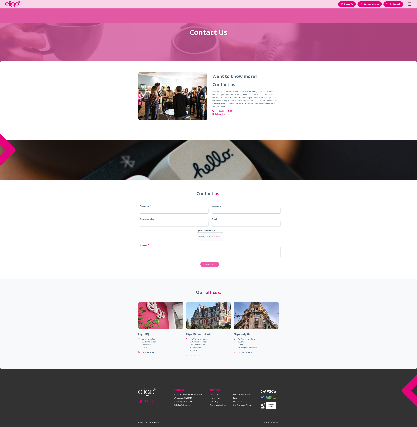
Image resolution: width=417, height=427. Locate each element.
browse (218, 237)
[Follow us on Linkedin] (140, 401)
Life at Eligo (214, 401)
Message (144, 245)
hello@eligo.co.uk (251, 103)
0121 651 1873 (195, 355)
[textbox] (174, 211)
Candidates (214, 394)
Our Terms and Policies (242, 405)
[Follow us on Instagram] (152, 401)
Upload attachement (206, 230)
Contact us (237, 401)
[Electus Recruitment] (147, 392)
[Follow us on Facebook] (146, 401)
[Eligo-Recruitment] (14, 7)
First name (145, 206)
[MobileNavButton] (409, 7)
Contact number (148, 219)
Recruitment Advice (218, 405)
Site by (265, 422)
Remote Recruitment (241, 394)
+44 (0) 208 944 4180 (184, 401)
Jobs (235, 398)
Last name (216, 206)
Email (214, 219)
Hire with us (215, 398)
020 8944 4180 (148, 352)
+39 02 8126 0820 (245, 352)
